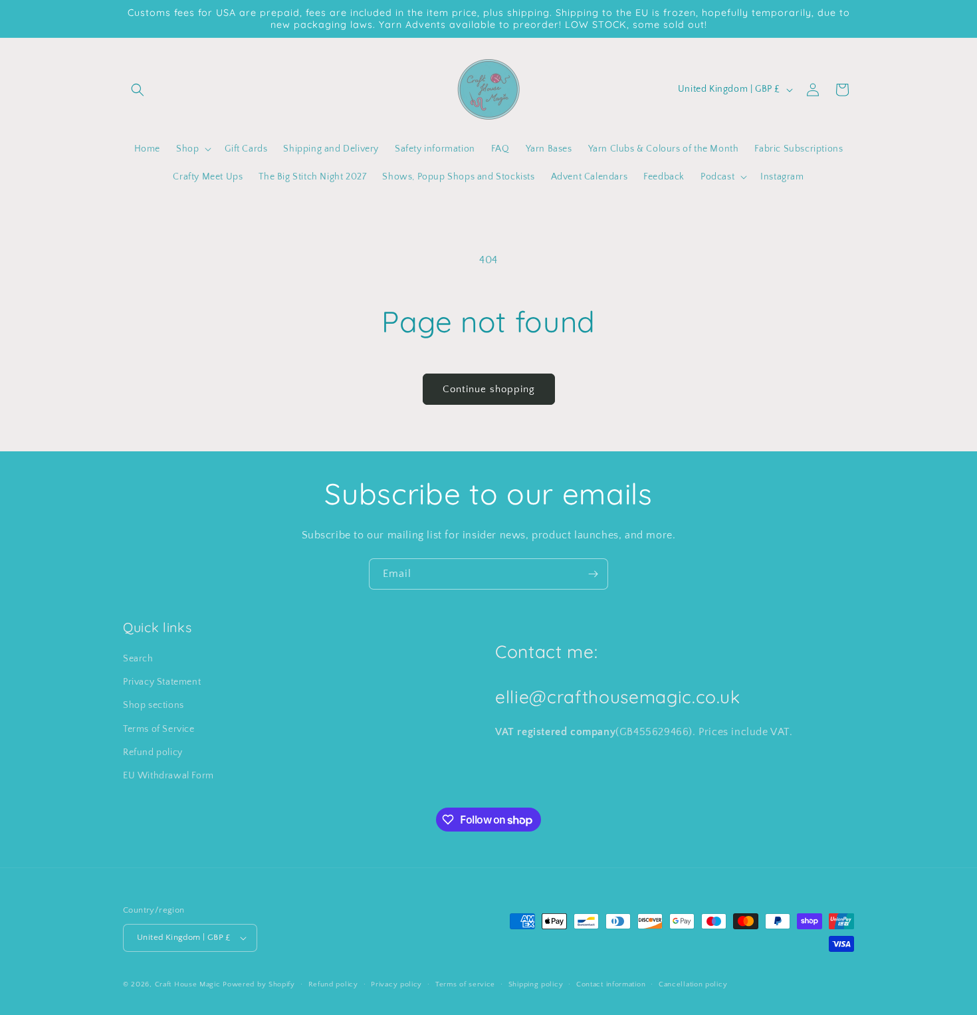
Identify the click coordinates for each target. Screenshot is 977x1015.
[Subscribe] (592, 574)
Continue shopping (489, 389)
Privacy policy (396, 984)
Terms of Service (159, 729)
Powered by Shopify (259, 984)
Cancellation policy (693, 984)
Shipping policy (536, 984)
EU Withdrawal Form (168, 775)
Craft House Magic (188, 984)
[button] (137, 89)
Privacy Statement (162, 682)
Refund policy (153, 752)
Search (138, 658)
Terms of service (465, 984)
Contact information (610, 984)
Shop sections (153, 705)
